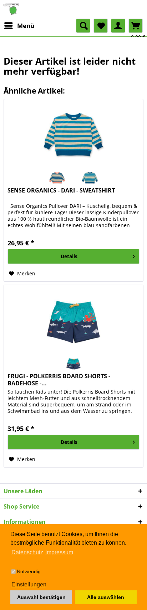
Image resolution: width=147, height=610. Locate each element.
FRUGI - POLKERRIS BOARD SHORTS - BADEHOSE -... (58, 379)
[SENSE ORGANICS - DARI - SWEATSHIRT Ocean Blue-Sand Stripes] (57, 178)
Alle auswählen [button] (105, 597)
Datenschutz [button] (27, 552)
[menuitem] (19, 26)
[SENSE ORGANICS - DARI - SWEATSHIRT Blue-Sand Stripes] (90, 178)
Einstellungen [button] (28, 584)
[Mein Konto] (118, 26)
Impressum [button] (59, 552)
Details (69, 256)
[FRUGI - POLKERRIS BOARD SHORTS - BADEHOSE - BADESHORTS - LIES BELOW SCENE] (73, 321)
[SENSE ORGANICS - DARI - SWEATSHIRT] (73, 135)
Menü (25, 25)
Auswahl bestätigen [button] (41, 597)
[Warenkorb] (135, 26)
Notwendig (29, 571)
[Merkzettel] (100, 26)
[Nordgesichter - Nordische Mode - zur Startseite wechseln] (73, 9)
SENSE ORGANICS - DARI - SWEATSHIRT (61, 190)
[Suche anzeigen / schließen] (83, 26)
